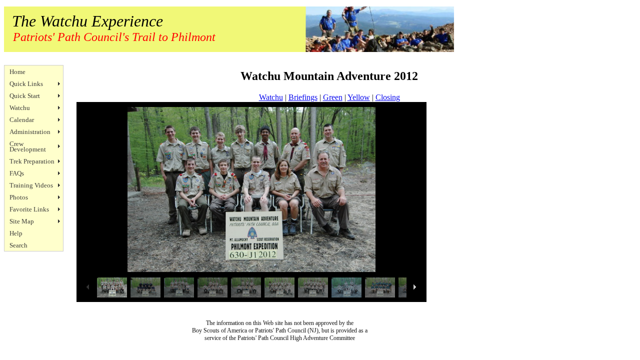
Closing (388, 97)
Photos (19, 197)
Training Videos (31, 185)
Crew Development (28, 146)
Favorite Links (29, 209)
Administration (30, 132)
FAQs (17, 173)
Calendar (22, 120)
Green (332, 97)
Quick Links (26, 84)
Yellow (359, 97)
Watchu (20, 108)
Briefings (303, 97)
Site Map (22, 221)
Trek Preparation (32, 161)
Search (19, 245)
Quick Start (25, 96)
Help (16, 233)
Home (18, 72)
